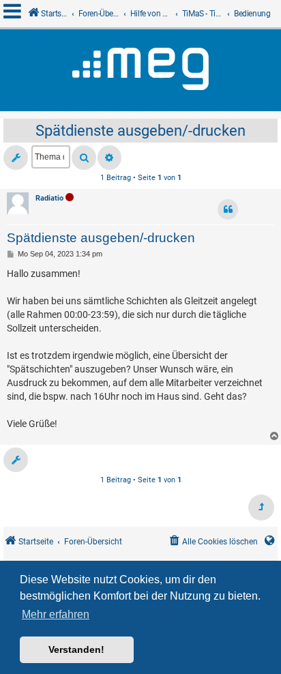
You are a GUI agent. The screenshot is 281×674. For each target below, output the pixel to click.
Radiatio (49, 198)
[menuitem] (212, 542)
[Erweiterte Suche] (109, 157)
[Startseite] (140, 70)
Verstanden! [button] (76, 649)
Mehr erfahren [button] (55, 614)
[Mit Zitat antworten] (228, 209)
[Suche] (84, 157)
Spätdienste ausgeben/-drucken (140, 130)
